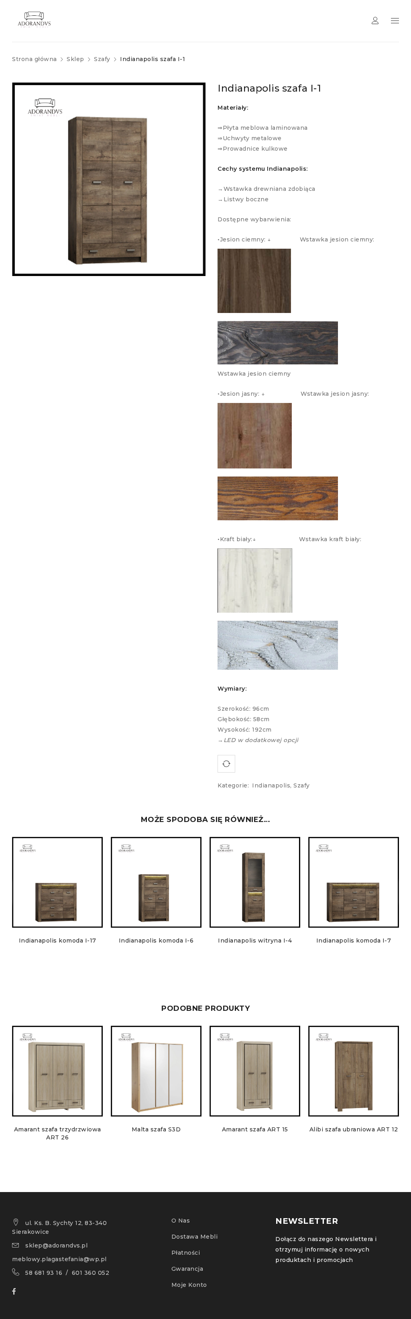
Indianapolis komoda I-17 (57, 940)
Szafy (102, 59)
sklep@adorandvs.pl (56, 1245)
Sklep (75, 59)
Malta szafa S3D (156, 1129)
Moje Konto (189, 1284)
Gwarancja (187, 1268)
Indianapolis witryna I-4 (255, 940)
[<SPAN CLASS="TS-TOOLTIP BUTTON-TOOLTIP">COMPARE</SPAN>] (226, 764)
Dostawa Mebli (194, 1236)
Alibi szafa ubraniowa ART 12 (353, 1129)
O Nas (180, 1220)
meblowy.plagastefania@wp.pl (59, 1259)
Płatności (185, 1252)
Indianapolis (271, 785)
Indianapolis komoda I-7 (353, 940)
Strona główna (34, 59)
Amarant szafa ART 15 (255, 1129)
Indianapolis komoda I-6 (156, 940)
